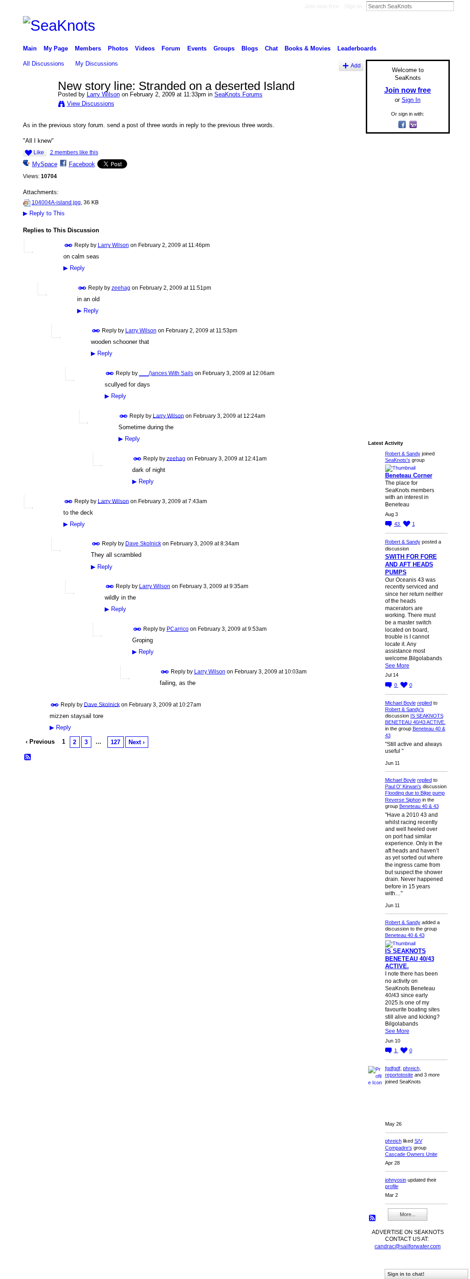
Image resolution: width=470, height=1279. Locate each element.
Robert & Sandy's (404, 709)
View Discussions (90, 103)
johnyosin (395, 1180)
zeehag (121, 288)
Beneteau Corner (408, 475)
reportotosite (399, 1074)
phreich (411, 1068)
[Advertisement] (405, 278)
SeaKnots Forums (238, 94)
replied (424, 703)
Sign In (353, 6)
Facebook (82, 164)
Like (39, 152)
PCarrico (178, 629)
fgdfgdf (392, 1068)
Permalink (68, 245)
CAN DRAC (86, 1268)
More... (407, 1214)
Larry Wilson (103, 94)
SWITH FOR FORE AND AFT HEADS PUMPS (411, 564)
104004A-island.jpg (56, 202)
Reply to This (44, 213)
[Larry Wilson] (37, 105)
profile (391, 1186)
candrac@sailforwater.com (408, 1246)
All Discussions (43, 63)
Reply (74, 268)
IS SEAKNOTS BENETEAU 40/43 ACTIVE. (409, 959)
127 (115, 742)
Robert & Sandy (402, 453)
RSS (28, 757)
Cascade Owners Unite (411, 1154)
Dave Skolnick (143, 543)
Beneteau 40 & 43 (419, 806)
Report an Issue (382, 1268)
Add (356, 65)
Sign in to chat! (406, 1274)
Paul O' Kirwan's (403, 786)
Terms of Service (429, 1268)
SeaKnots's (397, 460)
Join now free (321, 6)
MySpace (44, 164)
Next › (137, 742)
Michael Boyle (400, 703)
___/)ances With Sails (166, 373)
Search (461, 6)
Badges (345, 1268)
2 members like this (74, 152)
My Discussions (96, 63)
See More (397, 665)
